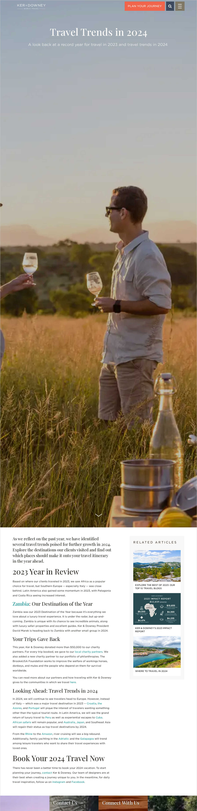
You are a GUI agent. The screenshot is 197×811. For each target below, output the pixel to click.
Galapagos (87, 738)
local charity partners (89, 651)
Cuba (99, 717)
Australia (69, 722)
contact (47, 772)
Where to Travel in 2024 (151, 671)
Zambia (21, 603)
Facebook (78, 782)
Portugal (34, 708)
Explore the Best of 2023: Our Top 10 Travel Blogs (155, 587)
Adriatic (63, 738)
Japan (80, 722)
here (73, 682)
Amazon (47, 734)
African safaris (22, 722)
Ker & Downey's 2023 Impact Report (153, 630)
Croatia (91, 703)
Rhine (28, 734)
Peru (48, 717)
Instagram (58, 782)
